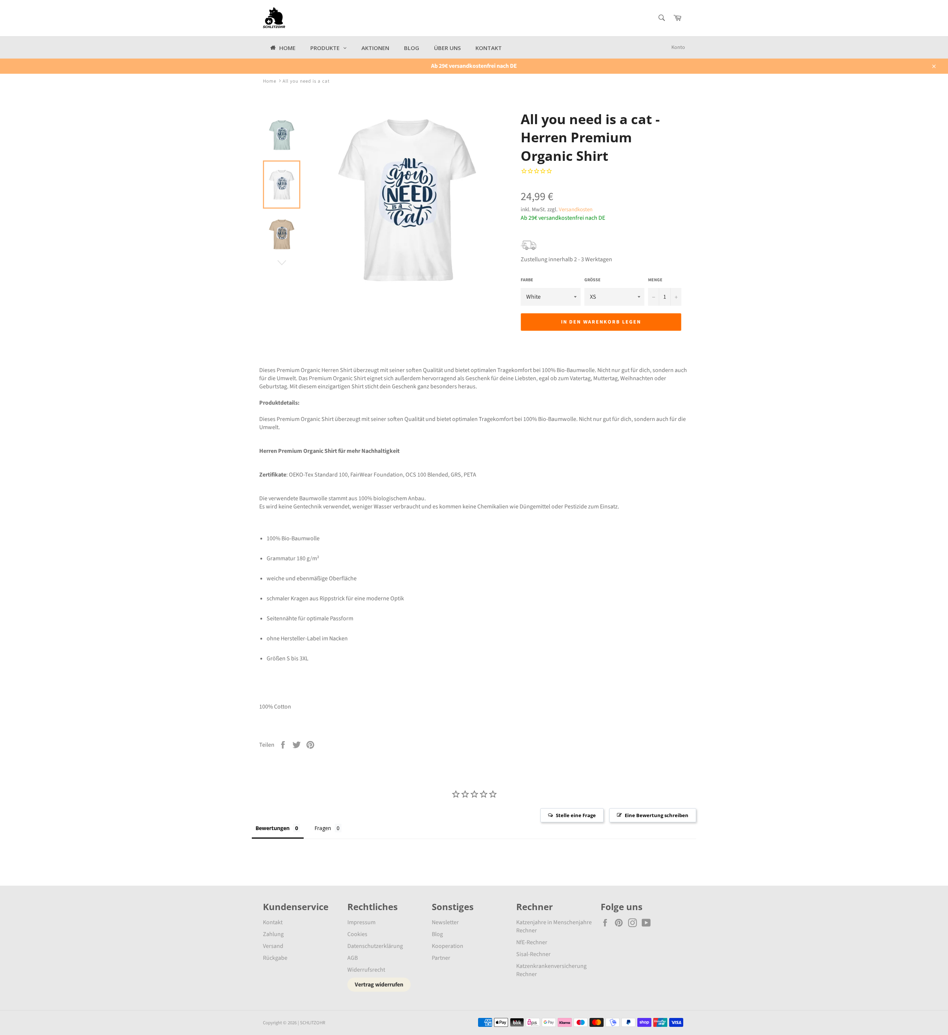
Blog (437, 934)
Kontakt (273, 922)
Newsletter (445, 922)
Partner (441, 958)
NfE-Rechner (531, 942)
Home (269, 81)
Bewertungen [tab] (273, 828)
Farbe (527, 280)
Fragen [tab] (322, 828)
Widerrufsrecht (366, 970)
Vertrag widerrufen (379, 985)
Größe (592, 280)
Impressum (361, 922)
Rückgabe (275, 958)
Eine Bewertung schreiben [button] (656, 815)
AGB (352, 958)
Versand (273, 946)
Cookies (357, 934)
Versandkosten (575, 209)
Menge (655, 280)
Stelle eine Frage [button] (576, 815)
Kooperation (447, 946)
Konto (678, 47)
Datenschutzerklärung (375, 946)
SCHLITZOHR (312, 1022)
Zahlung (273, 934)
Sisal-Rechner (533, 954)
